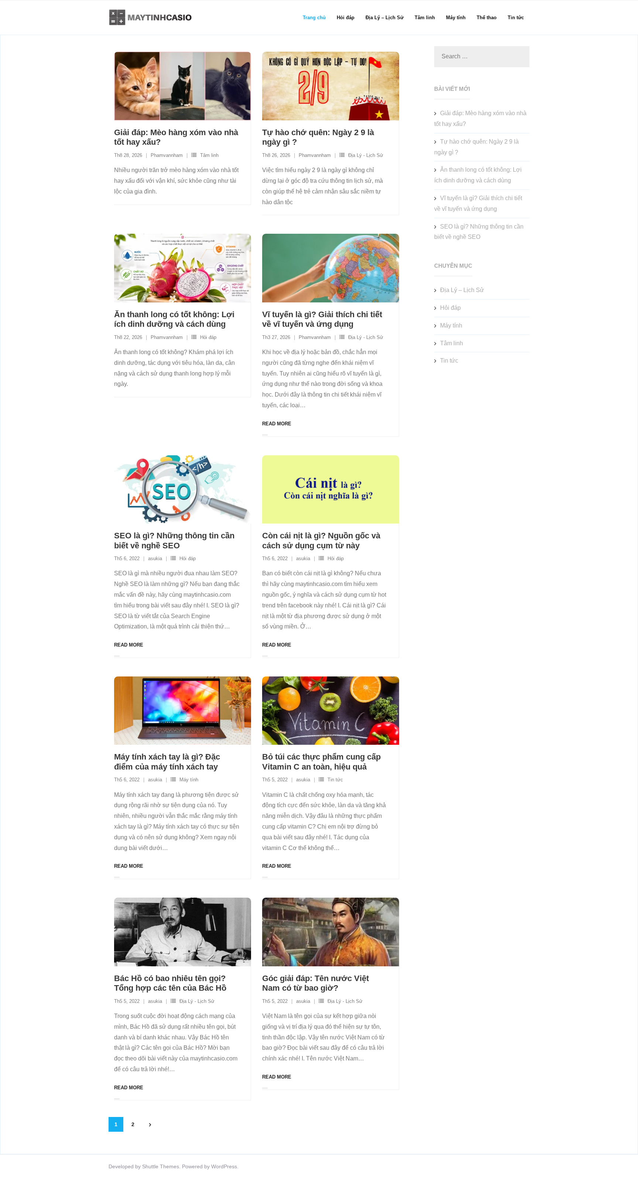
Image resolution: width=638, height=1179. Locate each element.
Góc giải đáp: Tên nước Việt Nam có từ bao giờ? (315, 983)
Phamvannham (167, 155)
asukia (155, 558)
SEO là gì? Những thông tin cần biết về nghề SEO (174, 540)
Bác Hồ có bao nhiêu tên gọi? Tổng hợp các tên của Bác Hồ (170, 983)
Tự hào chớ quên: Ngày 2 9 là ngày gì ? (476, 146)
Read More (276, 423)
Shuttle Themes (160, 1166)
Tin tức (335, 779)
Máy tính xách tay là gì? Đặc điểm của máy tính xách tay (167, 761)
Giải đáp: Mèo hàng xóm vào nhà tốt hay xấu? (480, 118)
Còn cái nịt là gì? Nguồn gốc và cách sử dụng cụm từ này (321, 540)
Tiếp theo (150, 1124)
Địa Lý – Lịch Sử (462, 290)
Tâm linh (209, 155)
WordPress (224, 1166)
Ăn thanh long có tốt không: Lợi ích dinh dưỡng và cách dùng (174, 319)
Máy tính (188, 779)
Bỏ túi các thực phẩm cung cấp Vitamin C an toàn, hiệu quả (321, 761)
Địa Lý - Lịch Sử (365, 155)
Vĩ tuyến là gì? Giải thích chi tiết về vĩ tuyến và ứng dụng (322, 319)
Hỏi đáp (208, 337)
